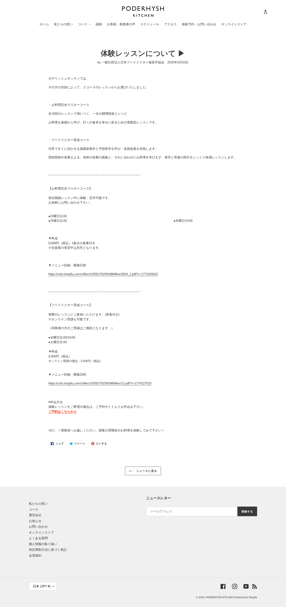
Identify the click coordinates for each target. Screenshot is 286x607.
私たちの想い (38, 503)
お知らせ (35, 521)
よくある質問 (38, 538)
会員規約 (35, 555)
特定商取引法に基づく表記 (48, 549)
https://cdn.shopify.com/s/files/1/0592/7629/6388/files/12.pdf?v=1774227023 (99, 383)
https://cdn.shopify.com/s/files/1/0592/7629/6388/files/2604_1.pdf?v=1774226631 (103, 274)
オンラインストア (41, 532)
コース (33, 509)
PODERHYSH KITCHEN (219, 597)
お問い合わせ (38, 526)
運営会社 (35, 515)
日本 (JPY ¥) (41, 586)
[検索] (260, 11)
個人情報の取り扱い (43, 544)
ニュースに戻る (146, 470)
